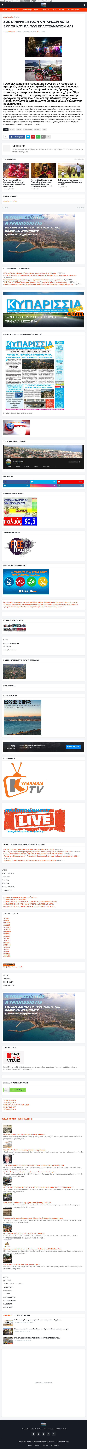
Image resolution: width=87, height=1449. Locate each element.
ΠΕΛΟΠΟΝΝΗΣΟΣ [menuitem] (8, 873)
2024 (6, 923)
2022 (7, 927)
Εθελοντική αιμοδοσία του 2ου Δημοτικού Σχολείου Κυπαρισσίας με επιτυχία (41, 1329)
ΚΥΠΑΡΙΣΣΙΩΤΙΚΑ (58, 10)
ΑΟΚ (54, 604)
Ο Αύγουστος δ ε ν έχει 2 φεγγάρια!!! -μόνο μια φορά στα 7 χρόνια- (37, 1320)
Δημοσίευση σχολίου (10, 201)
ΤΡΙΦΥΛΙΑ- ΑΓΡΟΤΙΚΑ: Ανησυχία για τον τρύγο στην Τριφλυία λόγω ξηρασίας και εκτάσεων (35, 282)
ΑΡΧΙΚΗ (4, 10)
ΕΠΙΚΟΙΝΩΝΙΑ (15, 10)
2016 (6, 940)
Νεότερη (5, 208)
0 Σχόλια (42, 31)
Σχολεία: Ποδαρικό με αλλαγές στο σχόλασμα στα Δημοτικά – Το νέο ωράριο (29, 1172)
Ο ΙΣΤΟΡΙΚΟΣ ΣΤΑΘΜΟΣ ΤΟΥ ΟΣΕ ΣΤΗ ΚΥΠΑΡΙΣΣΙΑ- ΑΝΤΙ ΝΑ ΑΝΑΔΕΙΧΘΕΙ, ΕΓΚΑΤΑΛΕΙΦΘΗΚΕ (38, 1187)
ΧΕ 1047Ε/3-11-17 (9, 1107)
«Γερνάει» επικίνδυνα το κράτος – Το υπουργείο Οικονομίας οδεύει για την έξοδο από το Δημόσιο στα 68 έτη (40, 856)
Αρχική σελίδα (8, 17)
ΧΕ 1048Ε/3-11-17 (9, 1103)
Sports (36, 10)
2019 (6, 934)
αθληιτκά (61, 607)
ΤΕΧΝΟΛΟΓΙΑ (8, 1287)
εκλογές (68, 604)
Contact (45, 1445)
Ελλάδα (16, 17)
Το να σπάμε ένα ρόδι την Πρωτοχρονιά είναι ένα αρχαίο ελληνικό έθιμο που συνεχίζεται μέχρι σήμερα (14, 183)
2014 (7, 945)
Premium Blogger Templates (37, 1442)
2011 (6, 951)
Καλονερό (36, 607)
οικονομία (21, 604)
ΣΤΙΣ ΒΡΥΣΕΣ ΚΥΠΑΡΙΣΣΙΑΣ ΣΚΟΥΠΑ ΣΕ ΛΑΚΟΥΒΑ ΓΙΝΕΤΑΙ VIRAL (37, 1338)
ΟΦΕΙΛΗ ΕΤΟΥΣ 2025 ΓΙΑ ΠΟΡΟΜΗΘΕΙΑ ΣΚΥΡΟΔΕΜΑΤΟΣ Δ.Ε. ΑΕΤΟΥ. (29, 906)
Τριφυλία (52, 602)
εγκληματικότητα (9, 607)
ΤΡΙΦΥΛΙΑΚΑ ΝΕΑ (73, 10)
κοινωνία (75, 602)
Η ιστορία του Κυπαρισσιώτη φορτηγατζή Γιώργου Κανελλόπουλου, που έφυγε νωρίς (33, 1218)
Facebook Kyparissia (11, 643)
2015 (6, 943)
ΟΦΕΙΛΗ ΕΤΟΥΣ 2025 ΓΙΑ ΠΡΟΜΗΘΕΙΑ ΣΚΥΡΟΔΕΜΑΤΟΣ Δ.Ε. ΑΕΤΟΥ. (28, 904)
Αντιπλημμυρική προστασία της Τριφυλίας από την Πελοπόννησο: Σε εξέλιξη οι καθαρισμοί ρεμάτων (38, 284)
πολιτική (44, 604)
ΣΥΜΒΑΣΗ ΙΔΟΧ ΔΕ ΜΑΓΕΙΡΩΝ (14, 900)
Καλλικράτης (28, 607)
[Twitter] (28, 137)
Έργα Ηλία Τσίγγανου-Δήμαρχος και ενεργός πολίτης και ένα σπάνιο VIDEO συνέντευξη (33, 1165)
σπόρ (38, 604)
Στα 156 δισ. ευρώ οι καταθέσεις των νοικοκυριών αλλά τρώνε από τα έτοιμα (29, 860)
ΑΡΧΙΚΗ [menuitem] (4, 870)
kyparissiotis (27, 130)
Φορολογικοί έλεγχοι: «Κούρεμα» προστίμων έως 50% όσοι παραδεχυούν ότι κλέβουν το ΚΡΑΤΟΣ (37, 851)
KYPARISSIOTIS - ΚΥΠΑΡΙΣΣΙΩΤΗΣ (17, 1119)
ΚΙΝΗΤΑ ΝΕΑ (7, 1290)
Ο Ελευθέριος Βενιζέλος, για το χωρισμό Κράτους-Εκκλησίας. (24, 1134)
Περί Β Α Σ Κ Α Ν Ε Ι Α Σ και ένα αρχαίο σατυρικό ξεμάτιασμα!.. (24, 1150)
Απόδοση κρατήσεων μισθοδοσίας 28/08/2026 (20, 897)
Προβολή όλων (79, 159)
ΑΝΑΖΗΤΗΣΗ (7, 1307)
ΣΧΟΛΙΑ (27, 1315)
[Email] (43, 137)
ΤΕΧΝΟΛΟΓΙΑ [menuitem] (6, 890)
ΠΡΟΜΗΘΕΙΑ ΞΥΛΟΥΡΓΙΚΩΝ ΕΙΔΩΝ (16, 1105)
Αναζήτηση (7, 646)
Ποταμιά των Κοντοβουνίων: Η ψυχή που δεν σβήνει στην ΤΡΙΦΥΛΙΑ (27, 1203)
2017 (6, 938)
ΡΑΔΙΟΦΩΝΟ (7, 1304)
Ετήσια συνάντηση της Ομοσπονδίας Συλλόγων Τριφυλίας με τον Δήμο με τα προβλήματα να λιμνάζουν (39, 275)
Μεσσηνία (68, 602)
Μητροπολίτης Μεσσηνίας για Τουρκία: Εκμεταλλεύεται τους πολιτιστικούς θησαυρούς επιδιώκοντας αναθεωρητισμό (41, 183)
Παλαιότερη (80, 208)
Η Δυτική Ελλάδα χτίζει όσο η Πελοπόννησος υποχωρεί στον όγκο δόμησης (29, 273)
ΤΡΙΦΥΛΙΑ (6, 979)
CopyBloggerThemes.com (59, 1442)
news (44, 130)
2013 (6, 947)
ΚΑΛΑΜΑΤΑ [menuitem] (6, 877)
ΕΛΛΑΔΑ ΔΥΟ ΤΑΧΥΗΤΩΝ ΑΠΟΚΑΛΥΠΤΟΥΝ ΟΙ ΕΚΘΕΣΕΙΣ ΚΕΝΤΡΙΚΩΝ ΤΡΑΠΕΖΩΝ (33, 854)
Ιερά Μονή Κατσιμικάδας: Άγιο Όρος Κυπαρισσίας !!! (21, 1264)
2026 (6, 918)
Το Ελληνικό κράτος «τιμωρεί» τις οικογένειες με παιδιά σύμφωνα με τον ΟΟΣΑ (70, 182)
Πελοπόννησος (30, 604)
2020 (7, 932)
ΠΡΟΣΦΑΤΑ (18, 1315)
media (50, 604)
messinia (37, 130)
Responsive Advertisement (43, 1383)
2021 (6, 929)
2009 (6, 956)
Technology (27, 10)
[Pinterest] (33, 137)
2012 (6, 949)
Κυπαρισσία (60, 602)
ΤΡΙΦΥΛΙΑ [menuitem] (5, 880)
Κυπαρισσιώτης (52, 607)
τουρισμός (74, 604)
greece (19, 130)
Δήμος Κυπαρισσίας (9, 650)
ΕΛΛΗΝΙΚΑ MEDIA (9, 1301)
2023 (6, 925)
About (37, 1445)
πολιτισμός (7, 604)
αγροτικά (15, 604)
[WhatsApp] (38, 137)
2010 (6, 954)
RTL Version (55, 1445)
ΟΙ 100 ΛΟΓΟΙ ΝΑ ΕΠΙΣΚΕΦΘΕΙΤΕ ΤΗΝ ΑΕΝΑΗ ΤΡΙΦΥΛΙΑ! (24, 1233)
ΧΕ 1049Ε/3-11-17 (9, 1100)
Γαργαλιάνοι (60, 604)
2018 (6, 936)
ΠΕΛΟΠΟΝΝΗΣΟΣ (9, 1297)
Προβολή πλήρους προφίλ (12, 967)
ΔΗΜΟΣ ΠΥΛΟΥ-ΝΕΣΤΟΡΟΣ (13, 1284)
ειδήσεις (41, 602)
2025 (6, 921)
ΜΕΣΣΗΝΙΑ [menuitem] (5, 883)
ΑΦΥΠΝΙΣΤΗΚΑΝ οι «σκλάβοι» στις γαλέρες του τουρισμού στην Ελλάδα (28, 849)
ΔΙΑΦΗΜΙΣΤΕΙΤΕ (9, 985)
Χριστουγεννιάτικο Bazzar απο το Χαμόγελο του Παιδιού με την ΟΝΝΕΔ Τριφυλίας (32, 1249)
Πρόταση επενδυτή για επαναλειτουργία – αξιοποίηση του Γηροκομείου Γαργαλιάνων (33, 280)
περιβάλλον (19, 607)
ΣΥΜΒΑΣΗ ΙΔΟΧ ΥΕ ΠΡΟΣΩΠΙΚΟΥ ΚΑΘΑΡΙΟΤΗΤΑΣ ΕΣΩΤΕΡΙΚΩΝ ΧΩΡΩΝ (30, 902)
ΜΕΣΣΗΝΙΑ (7, 1280)
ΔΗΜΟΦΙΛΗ (7, 1315)
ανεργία (43, 607)
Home (5, 640)
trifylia (46, 602)
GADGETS (45, 10)
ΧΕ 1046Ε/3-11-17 (9, 1109)
